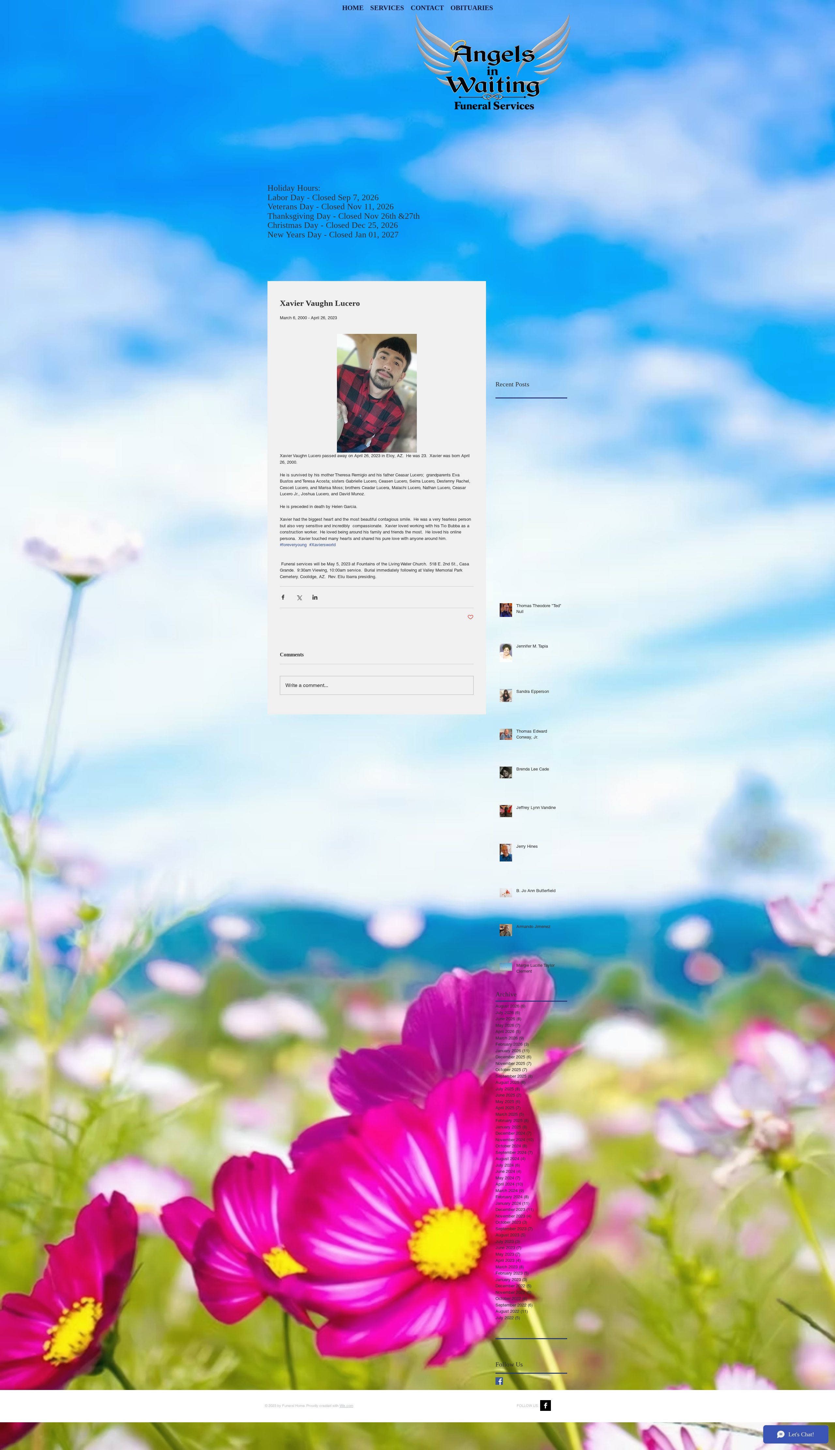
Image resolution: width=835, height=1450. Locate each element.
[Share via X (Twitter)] (299, 597)
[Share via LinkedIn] (315, 597)
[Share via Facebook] (283, 597)
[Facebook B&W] (545, 1405)
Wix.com (346, 1406)
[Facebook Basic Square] (499, 1381)
